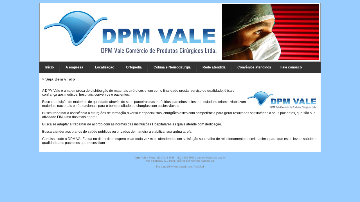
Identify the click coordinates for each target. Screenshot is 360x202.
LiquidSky (167, 166)
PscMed (199, 166)
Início (49, 67)
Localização (105, 67)
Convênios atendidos (254, 67)
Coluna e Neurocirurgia (172, 67)
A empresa (74, 67)
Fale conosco (291, 67)
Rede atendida (214, 67)
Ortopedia (133, 67)
